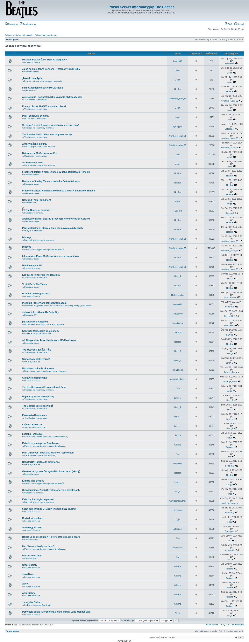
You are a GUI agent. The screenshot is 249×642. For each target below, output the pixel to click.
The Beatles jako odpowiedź (37, 406)
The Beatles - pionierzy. (38, 210)
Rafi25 (178, 435)
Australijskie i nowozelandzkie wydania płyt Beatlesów (52, 97)
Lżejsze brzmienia (32, 268)
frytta (177, 201)
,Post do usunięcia (32, 78)
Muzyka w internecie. (33, 231)
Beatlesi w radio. (31, 539)
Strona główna (12, 39)
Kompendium (30, 558)
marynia (177, 332)
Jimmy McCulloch (32, 602)
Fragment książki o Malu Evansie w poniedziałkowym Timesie (56, 172)
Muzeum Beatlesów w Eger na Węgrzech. (45, 59)
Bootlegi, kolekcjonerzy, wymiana (39, 128)
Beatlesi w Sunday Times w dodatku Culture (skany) (51, 181)
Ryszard (178, 211)
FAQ (229, 24)
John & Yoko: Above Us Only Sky (40, 312)
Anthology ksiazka (32, 527)
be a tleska (178, 323)
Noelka (177, 89)
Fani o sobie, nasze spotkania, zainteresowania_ (46, 371)
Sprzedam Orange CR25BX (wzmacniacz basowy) (49, 508)
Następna (239, 624)
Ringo (177, 491)
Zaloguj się (13, 24)
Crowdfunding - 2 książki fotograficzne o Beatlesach (51, 490)
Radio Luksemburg (32, 518)
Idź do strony (212, 624)
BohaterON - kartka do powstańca (41, 462)
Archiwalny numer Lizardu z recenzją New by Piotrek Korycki (56, 218)
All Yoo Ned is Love (32, 162)
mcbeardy (177, 510)
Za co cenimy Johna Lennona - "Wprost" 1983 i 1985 (51, 69)
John (177, 70)
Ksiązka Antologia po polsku (37, 499)
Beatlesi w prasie (31, 72)
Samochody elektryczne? (36, 359)
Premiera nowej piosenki (35, 293)
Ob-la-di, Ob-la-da (32, 62)
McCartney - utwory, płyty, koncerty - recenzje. (44, 324)
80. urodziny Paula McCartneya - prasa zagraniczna (50, 256)
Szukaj (240, 24)
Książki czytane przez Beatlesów (40, 443)
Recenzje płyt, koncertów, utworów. (39, 146)
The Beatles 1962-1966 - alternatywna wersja (47, 134)
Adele (25, 583)
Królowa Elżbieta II (32, 424)
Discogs (26, 237)
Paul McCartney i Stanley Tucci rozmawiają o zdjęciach (52, 228)
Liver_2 (177, 276)
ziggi (177, 519)
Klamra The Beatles (33, 480)
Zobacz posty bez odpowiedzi (19, 35)
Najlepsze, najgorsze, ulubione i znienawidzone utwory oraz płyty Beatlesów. (58, 306)
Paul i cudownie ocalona (35, 115)
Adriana (177, 445)
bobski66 (177, 61)
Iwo (177, 557)
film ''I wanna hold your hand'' (38, 546)
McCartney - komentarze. (35, 118)
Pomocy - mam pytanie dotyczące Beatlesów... (45, 249)
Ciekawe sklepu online (34, 377)
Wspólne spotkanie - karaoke (38, 368)
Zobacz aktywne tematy (46, 35)
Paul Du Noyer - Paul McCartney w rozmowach (48, 452)
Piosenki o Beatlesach (34, 415)
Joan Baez (28, 574)
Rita (178, 454)
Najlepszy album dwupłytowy (38, 396)
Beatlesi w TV (30, 90)
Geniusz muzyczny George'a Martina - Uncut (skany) (51, 471)
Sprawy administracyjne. (35, 427)
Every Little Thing (31, 555)
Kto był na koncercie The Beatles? (41, 275)
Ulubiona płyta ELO (32, 265)
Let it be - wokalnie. (32, 434)
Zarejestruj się (29, 24)
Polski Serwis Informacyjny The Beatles (141, 7)
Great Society (29, 565)
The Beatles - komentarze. (36, 100)
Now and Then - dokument (36, 200)
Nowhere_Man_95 (177, 98)
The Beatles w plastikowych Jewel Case (44, 387)
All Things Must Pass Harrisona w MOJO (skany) (49, 340)
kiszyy (177, 482)
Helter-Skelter (177, 295)
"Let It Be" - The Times (34, 284)
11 (233, 624)
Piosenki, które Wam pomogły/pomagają (44, 303)
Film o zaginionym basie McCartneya (42, 87)
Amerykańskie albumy (34, 144)
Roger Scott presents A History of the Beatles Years (51, 537)
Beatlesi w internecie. (33, 213)
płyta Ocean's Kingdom (35, 321)
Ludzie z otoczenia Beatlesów (37, 334)
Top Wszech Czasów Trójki (36, 349)
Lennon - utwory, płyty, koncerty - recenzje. (43, 81)
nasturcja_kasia (177, 379)
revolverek (178, 547)
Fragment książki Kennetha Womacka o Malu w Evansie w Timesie (59, 190)
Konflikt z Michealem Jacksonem (40, 331)
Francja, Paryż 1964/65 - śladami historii (44, 106)
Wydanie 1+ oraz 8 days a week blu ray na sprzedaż (50, 125)
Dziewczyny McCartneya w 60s (39, 153)
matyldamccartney (177, 501)
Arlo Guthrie (29, 593)
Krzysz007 (178, 314)
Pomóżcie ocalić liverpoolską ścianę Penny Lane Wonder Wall (56, 611)
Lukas (178, 388)
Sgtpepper (177, 126)
